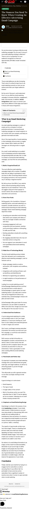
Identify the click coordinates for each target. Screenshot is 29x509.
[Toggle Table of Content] (23, 110)
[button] (14, 489)
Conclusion (8, 76)
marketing (8, 408)
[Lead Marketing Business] (10, 1)
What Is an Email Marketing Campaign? (11, 72)
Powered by (6, 508)
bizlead (7, 26)
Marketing (5, 8)
